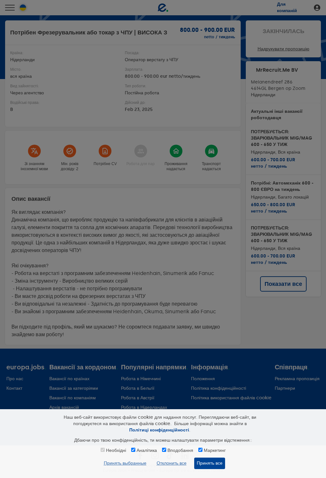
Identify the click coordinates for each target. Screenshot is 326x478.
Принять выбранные (125, 463)
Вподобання (180, 450)
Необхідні (116, 450)
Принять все (210, 463)
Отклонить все (172, 463)
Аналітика (147, 450)
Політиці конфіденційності (159, 430)
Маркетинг (215, 450)
